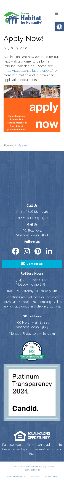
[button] (59, 26)
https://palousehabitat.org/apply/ (28, 70)
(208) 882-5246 (37, 212)
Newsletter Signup (16, 476)
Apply (22, 145)
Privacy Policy (50, 476)
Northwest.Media (32, 470)
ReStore (35, 476)
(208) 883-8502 (37, 218)
